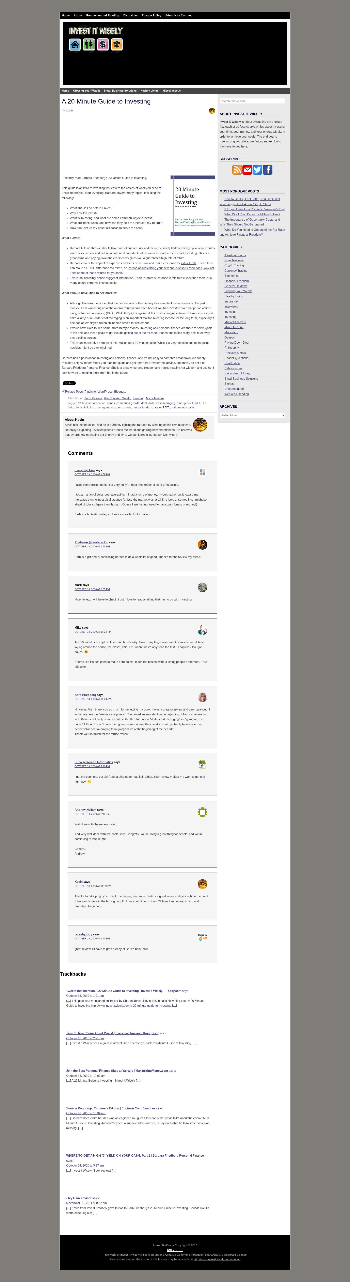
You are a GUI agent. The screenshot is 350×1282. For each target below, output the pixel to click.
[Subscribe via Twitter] (257, 173)
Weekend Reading (236, 394)
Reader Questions (236, 358)
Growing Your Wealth (117, 398)
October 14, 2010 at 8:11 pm (92, 814)
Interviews (231, 306)
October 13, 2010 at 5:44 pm (92, 546)
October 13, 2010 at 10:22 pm (93, 631)
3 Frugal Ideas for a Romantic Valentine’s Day (254, 209)
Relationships (233, 368)
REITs (166, 407)
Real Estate (232, 363)
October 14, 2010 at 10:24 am (93, 699)
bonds (111, 403)
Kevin (79, 881)
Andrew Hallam (85, 809)
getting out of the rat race (140, 332)
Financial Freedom (236, 281)
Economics (231, 275)
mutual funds (141, 407)
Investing (138, 398)
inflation (89, 407)
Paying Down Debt (236, 342)
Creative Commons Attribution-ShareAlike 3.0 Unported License (206, 1254)
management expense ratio (113, 407)
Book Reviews (93, 398)
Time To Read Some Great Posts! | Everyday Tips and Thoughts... (112, 1033)
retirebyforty (83, 934)
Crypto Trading (234, 265)
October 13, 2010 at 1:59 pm (92, 474)
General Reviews (235, 286)
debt (144, 403)
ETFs (202, 403)
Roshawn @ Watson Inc (91, 542)
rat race (156, 407)
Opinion (229, 337)
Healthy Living (233, 296)
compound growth (128, 403)
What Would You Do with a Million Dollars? (252, 214)
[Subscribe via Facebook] (267, 173)
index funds (188, 263)
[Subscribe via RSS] (237, 173)
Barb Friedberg (85, 695)
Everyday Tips (85, 470)
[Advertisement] (199, 56)
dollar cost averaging (161, 403)
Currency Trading (235, 270)
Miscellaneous (155, 398)
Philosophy (231, 347)
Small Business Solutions (241, 378)
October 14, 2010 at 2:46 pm (92, 766)
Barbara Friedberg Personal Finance (86, 367)
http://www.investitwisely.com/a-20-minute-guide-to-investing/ (131, 1005)
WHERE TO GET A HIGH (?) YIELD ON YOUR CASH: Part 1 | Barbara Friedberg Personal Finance (135, 1155)
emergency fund (187, 403)
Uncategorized (234, 388)
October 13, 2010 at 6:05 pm (92, 589)
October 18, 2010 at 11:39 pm (93, 886)
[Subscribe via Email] (247, 173)
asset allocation (95, 403)
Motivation (231, 332)
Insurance (231, 301)
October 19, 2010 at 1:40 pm (92, 938)
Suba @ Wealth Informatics (94, 762)
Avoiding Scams (235, 255)
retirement (178, 407)
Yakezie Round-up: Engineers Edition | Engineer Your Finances (110, 1108)
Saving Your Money (237, 373)
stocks (190, 407)
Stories (229, 383)
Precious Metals (235, 353)
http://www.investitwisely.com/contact (217, 1259)
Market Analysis (235, 322)
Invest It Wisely (96, 37)
